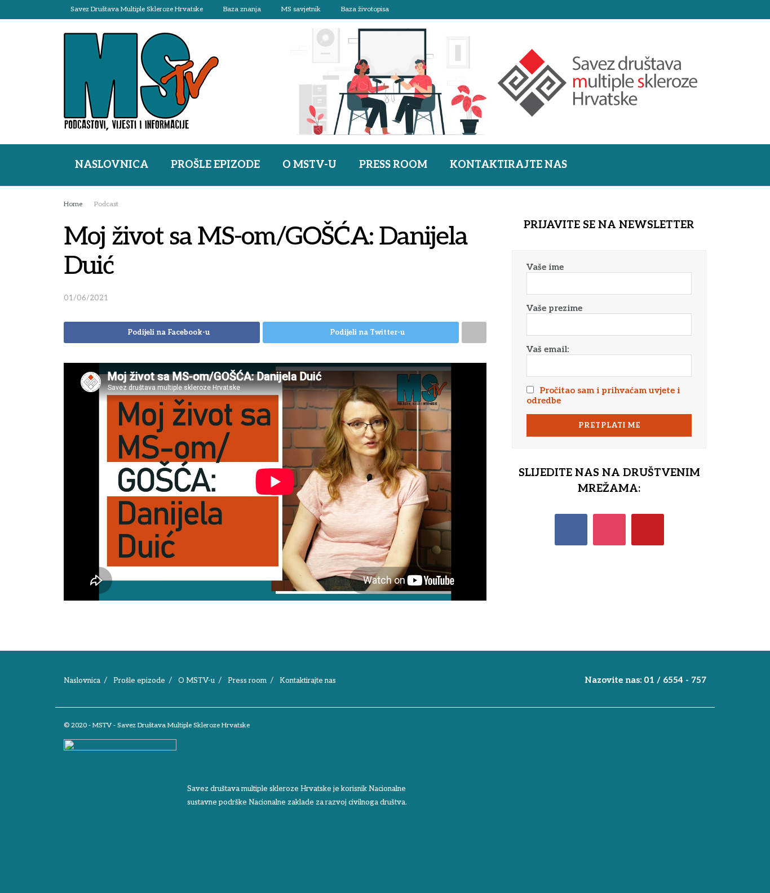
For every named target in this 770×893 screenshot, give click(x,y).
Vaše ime (545, 267)
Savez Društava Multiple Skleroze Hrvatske (136, 9)
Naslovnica (111, 165)
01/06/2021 (86, 298)
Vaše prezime (554, 308)
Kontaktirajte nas (508, 165)
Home (73, 204)
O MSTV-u (309, 165)
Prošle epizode (215, 165)
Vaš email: (547, 349)
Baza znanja (242, 9)
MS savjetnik (301, 9)
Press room (393, 165)
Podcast (106, 204)
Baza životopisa (365, 9)
